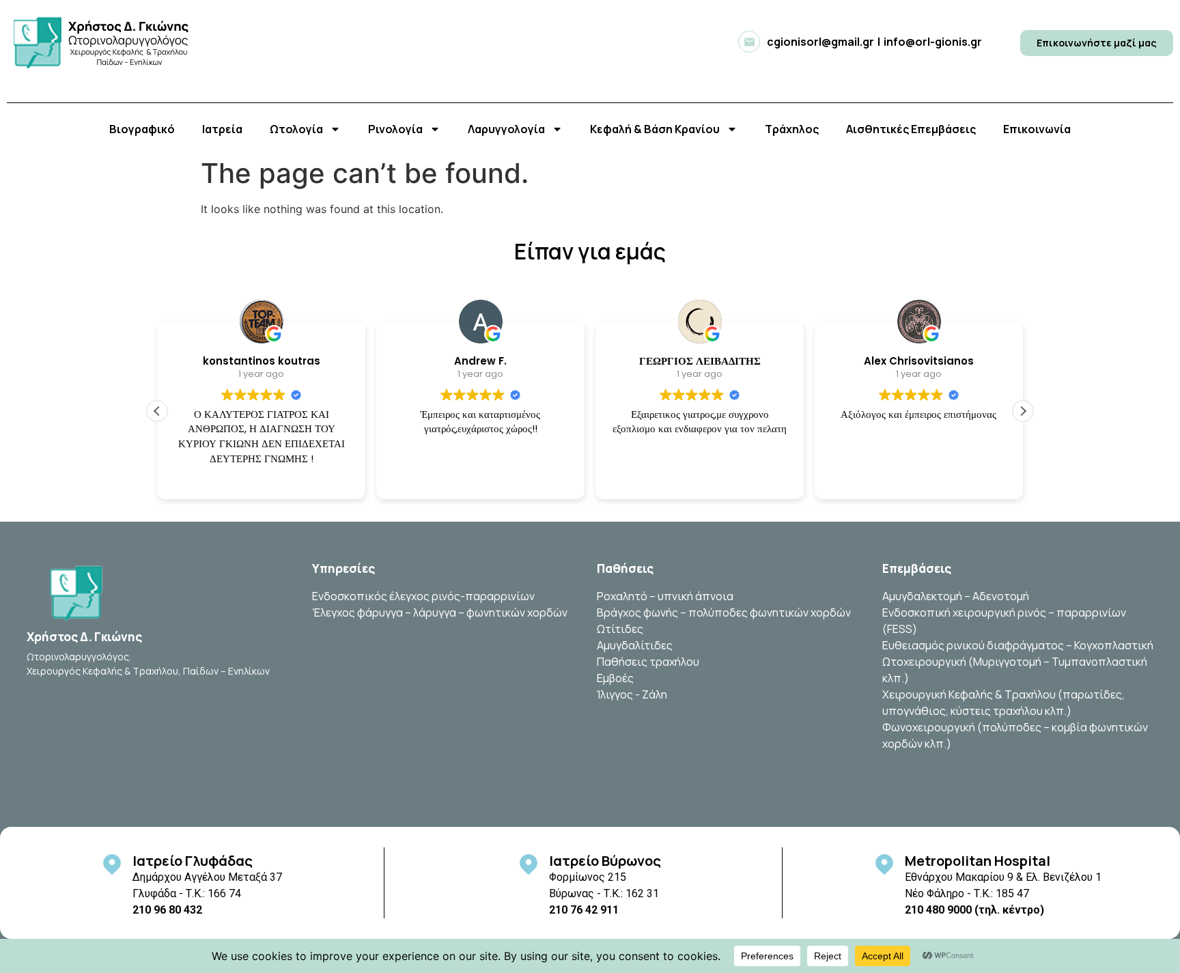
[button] (1023, 411)
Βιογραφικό (142, 129)
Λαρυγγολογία (506, 129)
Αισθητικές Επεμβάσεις (911, 129)
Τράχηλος (792, 129)
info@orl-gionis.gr (933, 41)
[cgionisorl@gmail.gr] (749, 42)
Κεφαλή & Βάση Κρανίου (655, 129)
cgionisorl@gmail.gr (820, 41)
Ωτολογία (296, 129)
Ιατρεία (222, 129)
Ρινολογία (395, 129)
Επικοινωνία (1037, 129)
